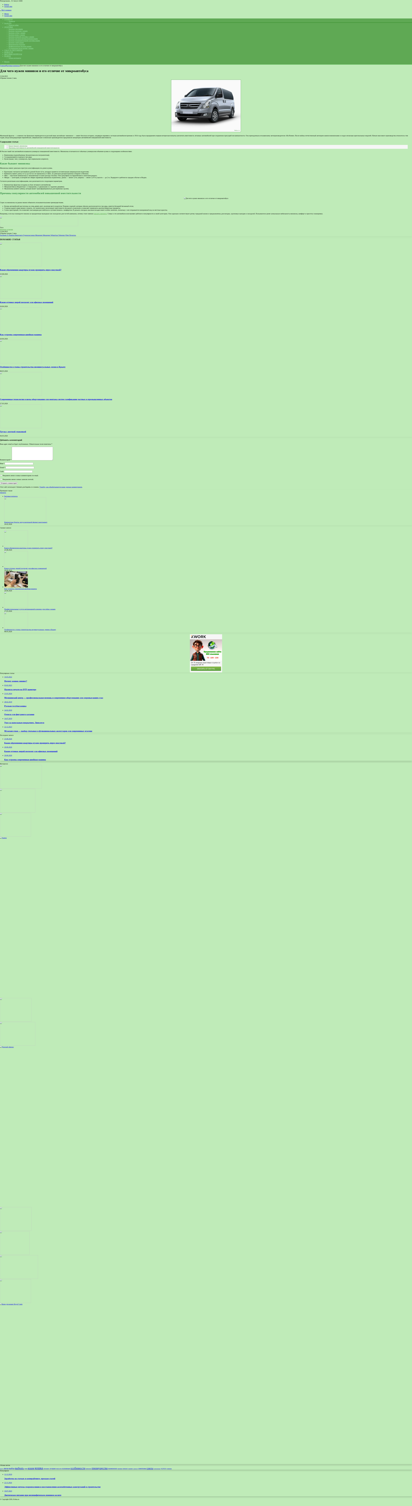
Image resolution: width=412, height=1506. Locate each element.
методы (59, 1468)
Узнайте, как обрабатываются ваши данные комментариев (60, 487)
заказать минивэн (100, 214)
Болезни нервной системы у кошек (21, 37)
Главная (3, 66)
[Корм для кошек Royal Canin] (161, 1304)
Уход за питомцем (13, 50)
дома (25, 1468)
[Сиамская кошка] (19, 1278)
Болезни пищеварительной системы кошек (24, 41)
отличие (10, 229)
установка (169, 1468)
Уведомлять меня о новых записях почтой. (18, 479)
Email (2, 467)
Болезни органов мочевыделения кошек (23, 39)
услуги (163, 1468)
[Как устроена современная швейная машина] (21, 330)
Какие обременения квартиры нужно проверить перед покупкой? (30, 270)
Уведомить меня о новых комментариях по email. (20, 475)
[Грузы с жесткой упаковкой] (21, 427)
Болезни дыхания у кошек (18, 31)
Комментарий (5, 460)
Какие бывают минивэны (18, 146)
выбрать (19, 1468)
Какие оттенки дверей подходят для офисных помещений (26, 302)
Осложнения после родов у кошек (21, 48)
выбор (12, 1468)
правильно (88, 1468)
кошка (39, 1468)
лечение (46, 1468)
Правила (12, 21)
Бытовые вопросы (13, 54)
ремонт (125, 1468)
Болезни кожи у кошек (17, 35)
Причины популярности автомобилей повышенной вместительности (34, 148)
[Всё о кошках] (5, 10)
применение (112, 1468)
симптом (135, 1468)
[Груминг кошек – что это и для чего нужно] (15, 1302)
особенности (77, 1468)
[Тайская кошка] (17, 812)
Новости (8, 52)
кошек (31, 1468)
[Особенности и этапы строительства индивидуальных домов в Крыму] (21, 363)
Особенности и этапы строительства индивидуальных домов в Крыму (33, 367)
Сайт (2, 471)
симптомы (142, 1468)
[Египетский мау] (15, 1254)
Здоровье (8, 27)
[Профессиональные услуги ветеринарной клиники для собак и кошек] (16, 607)
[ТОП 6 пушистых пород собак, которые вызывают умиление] (15, 836)
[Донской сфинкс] (161, 1047)
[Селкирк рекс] (15, 1021)
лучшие (52, 1468)
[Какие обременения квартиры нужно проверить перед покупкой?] (21, 266)
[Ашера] (161, 838)
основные (66, 1468)
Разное (7, 56)
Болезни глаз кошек (16, 29)
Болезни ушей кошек (16, 42)
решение (130, 1468)
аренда (2, 1468)
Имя (2, 463)
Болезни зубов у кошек (17, 33)
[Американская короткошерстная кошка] (16, 1230)
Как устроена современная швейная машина (21, 334)
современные (157, 1468)
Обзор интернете (15, 58)
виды (6, 1468)
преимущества (100, 1468)
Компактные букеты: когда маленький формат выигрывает (25, 522)
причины (119, 1468)
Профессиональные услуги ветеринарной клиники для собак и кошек (29, 609)
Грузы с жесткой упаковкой (13, 432)
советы (150, 1468)
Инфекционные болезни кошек (20, 46)
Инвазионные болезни (17, 44)
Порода (7, 23)
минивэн (3, 229)
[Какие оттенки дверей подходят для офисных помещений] (21, 298)
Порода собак (14, 25)
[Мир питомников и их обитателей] (21, 788)
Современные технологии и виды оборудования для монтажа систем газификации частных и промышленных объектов (56, 399)
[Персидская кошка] (17, 1045)
